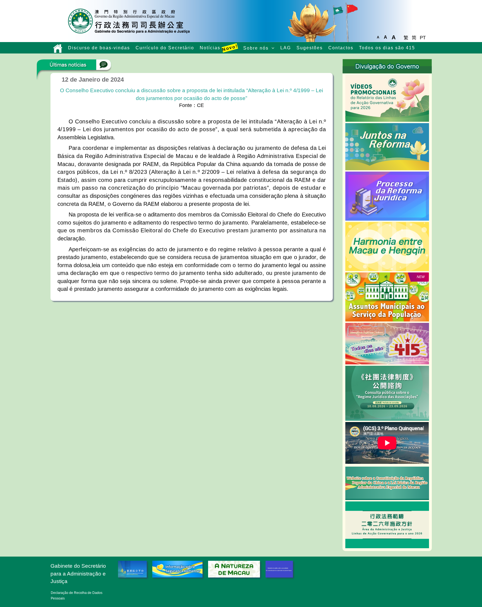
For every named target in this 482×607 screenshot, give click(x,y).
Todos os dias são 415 (387, 47)
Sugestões (310, 47)
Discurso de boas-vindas (99, 47)
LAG (285, 47)
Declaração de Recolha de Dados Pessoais (76, 595)
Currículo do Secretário (165, 47)
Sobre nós (256, 48)
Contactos (340, 47)
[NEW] (387, 296)
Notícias (219, 47)
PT (423, 37)
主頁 (57, 48)
